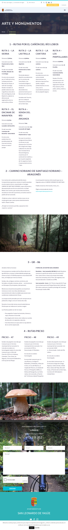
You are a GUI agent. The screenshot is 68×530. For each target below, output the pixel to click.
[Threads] (51, 2)
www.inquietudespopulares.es (44, 191)
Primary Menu (64, 10)
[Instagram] (46, 2)
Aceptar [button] (31, 527)
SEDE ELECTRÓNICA (53, 5)
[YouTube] (49, 2)
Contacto (64, 5)
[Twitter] (44, 2)
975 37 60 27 (32, 2)
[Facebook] (41, 2)
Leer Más (37, 527)
